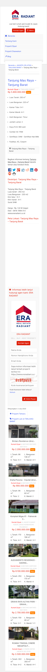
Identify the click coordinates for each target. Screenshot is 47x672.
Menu (31, 30)
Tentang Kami (10, 41)
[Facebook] (10, 170)
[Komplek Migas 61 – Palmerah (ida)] (23, 506)
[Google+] (18, 170)
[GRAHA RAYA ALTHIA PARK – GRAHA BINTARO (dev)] (23, 592)
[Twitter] (14, 170)
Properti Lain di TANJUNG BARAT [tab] (21, 420)
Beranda (11, 36)
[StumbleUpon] (10, 174)
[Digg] (23, 170)
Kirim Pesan (31, 399)
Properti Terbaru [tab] (18, 414)
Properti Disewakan (13, 51)
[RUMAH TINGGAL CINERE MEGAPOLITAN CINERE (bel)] (23, 633)
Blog (9, 56)
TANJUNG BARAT (15, 67)
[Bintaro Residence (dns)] (23, 431)
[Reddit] (27, 170)
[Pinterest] (36, 170)
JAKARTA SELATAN (23, 65)
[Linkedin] (32, 170)
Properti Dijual (11, 46)
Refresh (12, 392)
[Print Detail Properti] (14, 174)
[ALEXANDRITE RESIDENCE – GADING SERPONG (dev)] (23, 550)
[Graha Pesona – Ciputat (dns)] (23, 470)
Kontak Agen (18, 30)
